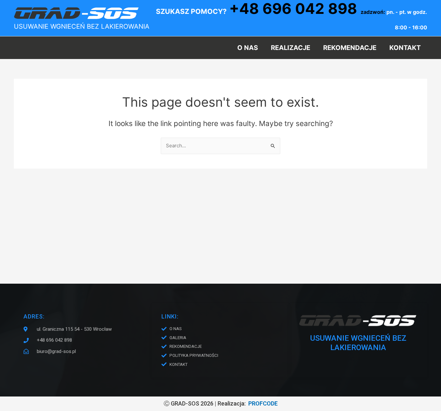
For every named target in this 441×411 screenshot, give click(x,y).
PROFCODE (263, 403)
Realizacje (290, 48)
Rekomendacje (349, 48)
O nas (247, 48)
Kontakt (405, 48)
